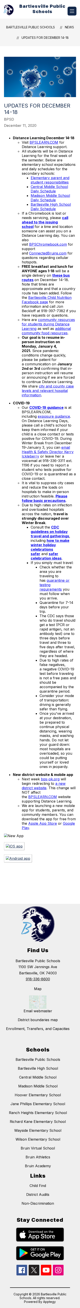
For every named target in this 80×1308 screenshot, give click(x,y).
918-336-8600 (38, 979)
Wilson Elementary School (38, 1139)
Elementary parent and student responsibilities (50, 180)
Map (38, 989)
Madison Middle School (38, 1086)
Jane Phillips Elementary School (37, 1104)
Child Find (38, 1185)
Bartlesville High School (38, 1068)
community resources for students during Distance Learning (48, 324)
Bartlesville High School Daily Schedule (51, 206)
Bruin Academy (38, 1166)
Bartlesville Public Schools (30, 27)
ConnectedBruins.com (47, 253)
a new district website (44, 785)
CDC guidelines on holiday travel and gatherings (50, 531)
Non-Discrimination (38, 1203)
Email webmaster (38, 1011)
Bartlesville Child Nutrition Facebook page (47, 299)
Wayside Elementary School (37, 1130)
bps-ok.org (50, 779)
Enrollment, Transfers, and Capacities (38, 1028)
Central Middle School (37, 1077)
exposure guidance (54, 416)
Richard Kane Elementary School (38, 1121)
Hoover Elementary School (38, 1095)
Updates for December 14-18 (45, 37)
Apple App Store (42, 823)
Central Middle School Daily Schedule (49, 188)
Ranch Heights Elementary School (38, 1112)
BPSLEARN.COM (44, 142)
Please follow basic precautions (44, 498)
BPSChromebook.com (48, 244)
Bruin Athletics (38, 1157)
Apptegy (49, 1302)
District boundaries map (38, 1020)
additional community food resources (46, 330)
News (69, 27)
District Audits (37, 1194)
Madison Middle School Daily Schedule (50, 197)
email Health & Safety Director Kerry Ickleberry (48, 451)
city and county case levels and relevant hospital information (48, 390)
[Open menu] (72, 11)
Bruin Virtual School (38, 1148)
